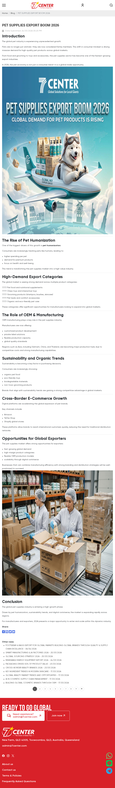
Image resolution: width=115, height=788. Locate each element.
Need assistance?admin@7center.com (25, 715)
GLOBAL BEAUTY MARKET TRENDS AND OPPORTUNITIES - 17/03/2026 (37, 675)
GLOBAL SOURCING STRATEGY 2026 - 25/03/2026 (29, 656)
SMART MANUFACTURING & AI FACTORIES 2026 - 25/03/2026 (34, 653)
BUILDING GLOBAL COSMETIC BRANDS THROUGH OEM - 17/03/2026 (37, 683)
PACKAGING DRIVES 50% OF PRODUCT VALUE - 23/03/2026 (33, 664)
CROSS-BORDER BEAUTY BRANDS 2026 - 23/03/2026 (31, 668)
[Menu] (4, 5)
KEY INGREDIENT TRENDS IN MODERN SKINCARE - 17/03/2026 (33, 672)
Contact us (9, 770)
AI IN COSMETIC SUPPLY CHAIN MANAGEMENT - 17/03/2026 (33, 679)
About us (7, 764)
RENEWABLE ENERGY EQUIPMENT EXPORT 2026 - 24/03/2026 (33, 660)
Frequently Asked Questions (19, 781)
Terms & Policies (11, 775)
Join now (56, 715)
